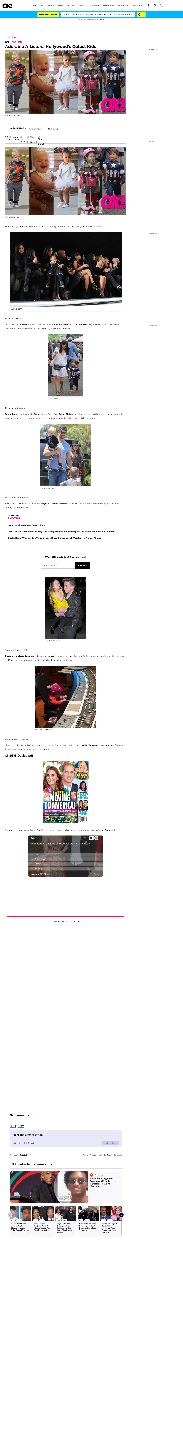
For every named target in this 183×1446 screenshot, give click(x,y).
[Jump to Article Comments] (6, 137)
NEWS (51, 5)
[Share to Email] (41, 137)
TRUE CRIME (108, 5)
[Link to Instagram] (155, 5)
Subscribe (137, 5)
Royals (71, 5)
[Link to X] (161, 5)
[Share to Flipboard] (32, 137)
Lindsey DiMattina (18, 128)
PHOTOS (83, 5)
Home (7, 37)
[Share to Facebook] (14, 137)
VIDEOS (95, 5)
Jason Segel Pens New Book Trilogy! (26, 525)
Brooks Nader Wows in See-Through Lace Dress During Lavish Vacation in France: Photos (54, 538)
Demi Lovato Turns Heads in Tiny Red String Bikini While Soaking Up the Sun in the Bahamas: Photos (60, 531)
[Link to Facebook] (148, 5)
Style (60, 5)
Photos (15, 37)
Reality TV (38, 5)
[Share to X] (23, 137)
